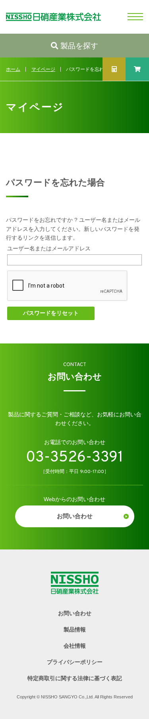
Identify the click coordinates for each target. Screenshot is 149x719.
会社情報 (75, 646)
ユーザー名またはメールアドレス (49, 248)
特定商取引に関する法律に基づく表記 (74, 678)
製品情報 (75, 629)
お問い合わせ (75, 516)
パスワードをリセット (51, 313)
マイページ (43, 69)
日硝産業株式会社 (50, 17)
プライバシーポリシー (75, 662)
